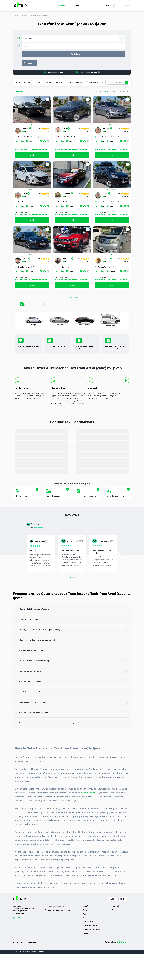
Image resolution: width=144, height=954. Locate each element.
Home (16, 16)
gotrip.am (16, 918)
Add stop (75, 54)
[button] (15, 110)
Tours (85, 910)
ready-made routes (89, 792)
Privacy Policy (31, 942)
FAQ (84, 914)
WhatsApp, (49, 906)
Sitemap (41, 952)
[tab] (72, 609)
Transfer (24, 16)
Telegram (60, 906)
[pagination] (15, 304)
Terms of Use (18, 942)
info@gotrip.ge (18, 913)
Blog (84, 918)
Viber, (55, 906)
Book (31, 155)
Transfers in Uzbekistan (91, 930)
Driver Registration (89, 922)
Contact (86, 934)
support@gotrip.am (20, 911)
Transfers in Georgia (90, 926)
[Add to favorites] (48, 99)
